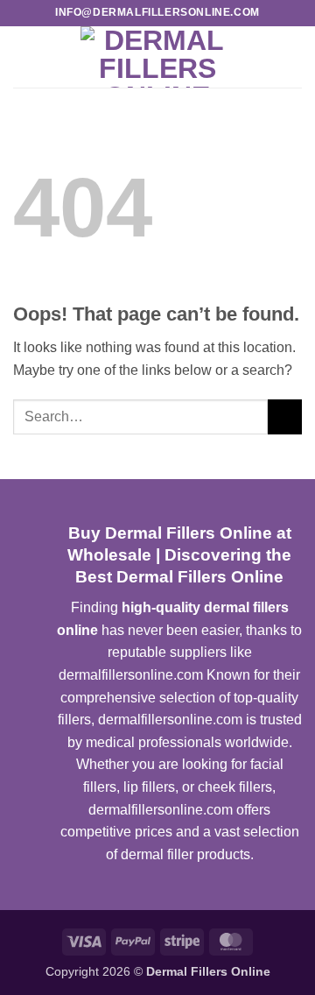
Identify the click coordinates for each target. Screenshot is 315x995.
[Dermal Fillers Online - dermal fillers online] (157, 57)
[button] (23, 56)
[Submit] (285, 416)
